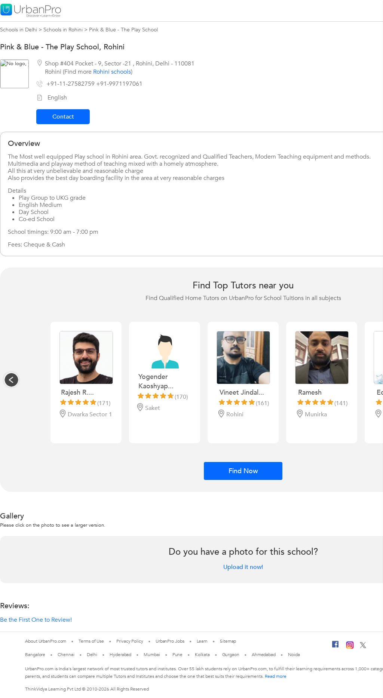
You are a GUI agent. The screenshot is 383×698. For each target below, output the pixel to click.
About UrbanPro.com (45, 641)
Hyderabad (120, 655)
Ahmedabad (264, 655)
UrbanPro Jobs (170, 641)
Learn (202, 641)
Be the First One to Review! (36, 620)
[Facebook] (335, 647)
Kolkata (202, 655)
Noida (294, 655)
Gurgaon (230, 655)
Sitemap (228, 641)
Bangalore (35, 655)
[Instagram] (350, 647)
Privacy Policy (129, 641)
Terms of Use (91, 641)
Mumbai (152, 655)
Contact (63, 117)
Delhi (92, 655)
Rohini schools (112, 72)
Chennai (66, 655)
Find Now (243, 471)
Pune (177, 655)
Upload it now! (243, 567)
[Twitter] (363, 647)
